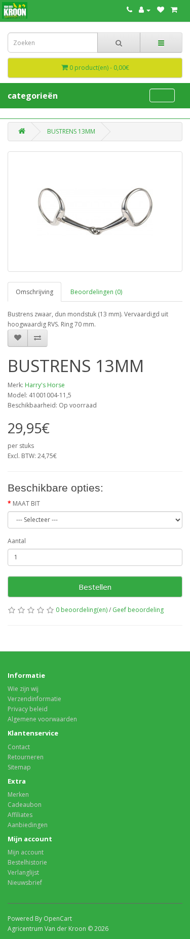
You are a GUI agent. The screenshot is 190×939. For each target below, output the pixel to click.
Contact (19, 747)
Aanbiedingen (28, 825)
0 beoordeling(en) (81, 609)
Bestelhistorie (27, 862)
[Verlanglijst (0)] (160, 10)
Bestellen (95, 587)
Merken (18, 794)
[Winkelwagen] (174, 10)
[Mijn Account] (144, 10)
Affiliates (20, 814)
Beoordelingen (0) (96, 292)
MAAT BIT (26, 503)
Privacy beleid (28, 709)
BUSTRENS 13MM (71, 131)
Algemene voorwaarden (42, 719)
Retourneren (26, 757)
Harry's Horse (45, 385)
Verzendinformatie (34, 699)
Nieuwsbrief (25, 882)
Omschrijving (34, 292)
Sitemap (19, 767)
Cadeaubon (25, 804)
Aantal (17, 541)
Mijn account (26, 852)
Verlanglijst (23, 872)
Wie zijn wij (23, 688)
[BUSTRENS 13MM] (95, 211)
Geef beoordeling (138, 609)
